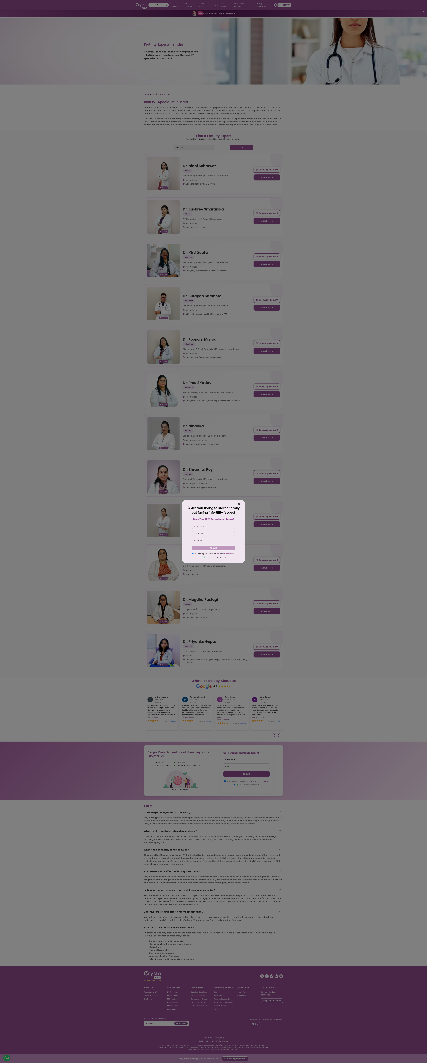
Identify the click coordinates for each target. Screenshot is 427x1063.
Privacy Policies (228, 554)
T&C (217, 554)
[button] (197, 534)
